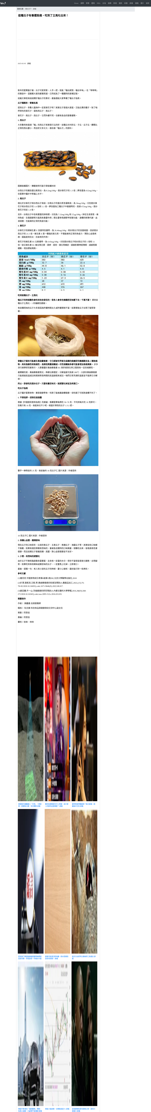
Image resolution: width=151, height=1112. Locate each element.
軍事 (87, 3)
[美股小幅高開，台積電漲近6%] (57, 1106)
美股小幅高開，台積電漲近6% (55, 1109)
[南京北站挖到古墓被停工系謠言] (84, 954)
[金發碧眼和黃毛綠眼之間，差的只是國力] (84, 1106)
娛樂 (109, 3)
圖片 (142, 3)
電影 (120, 3)
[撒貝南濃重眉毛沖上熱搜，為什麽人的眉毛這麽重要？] (57, 801)
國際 (82, 3)
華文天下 (28, 9)
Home (76, 3)
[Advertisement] (58, 640)
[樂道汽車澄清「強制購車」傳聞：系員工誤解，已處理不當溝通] (31, 1106)
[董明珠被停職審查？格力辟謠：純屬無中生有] (84, 801)
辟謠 (131, 3)
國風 (137, 3)
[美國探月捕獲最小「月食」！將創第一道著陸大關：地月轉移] (31, 801)
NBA (98, 3)
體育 (93, 3)
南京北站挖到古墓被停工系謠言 (83, 956)
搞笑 (147, 3)
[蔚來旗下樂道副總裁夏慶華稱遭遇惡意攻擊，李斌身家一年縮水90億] (31, 954)
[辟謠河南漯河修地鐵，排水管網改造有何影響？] (57, 954)
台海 (104, 3)
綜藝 (126, 3)
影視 (115, 3)
